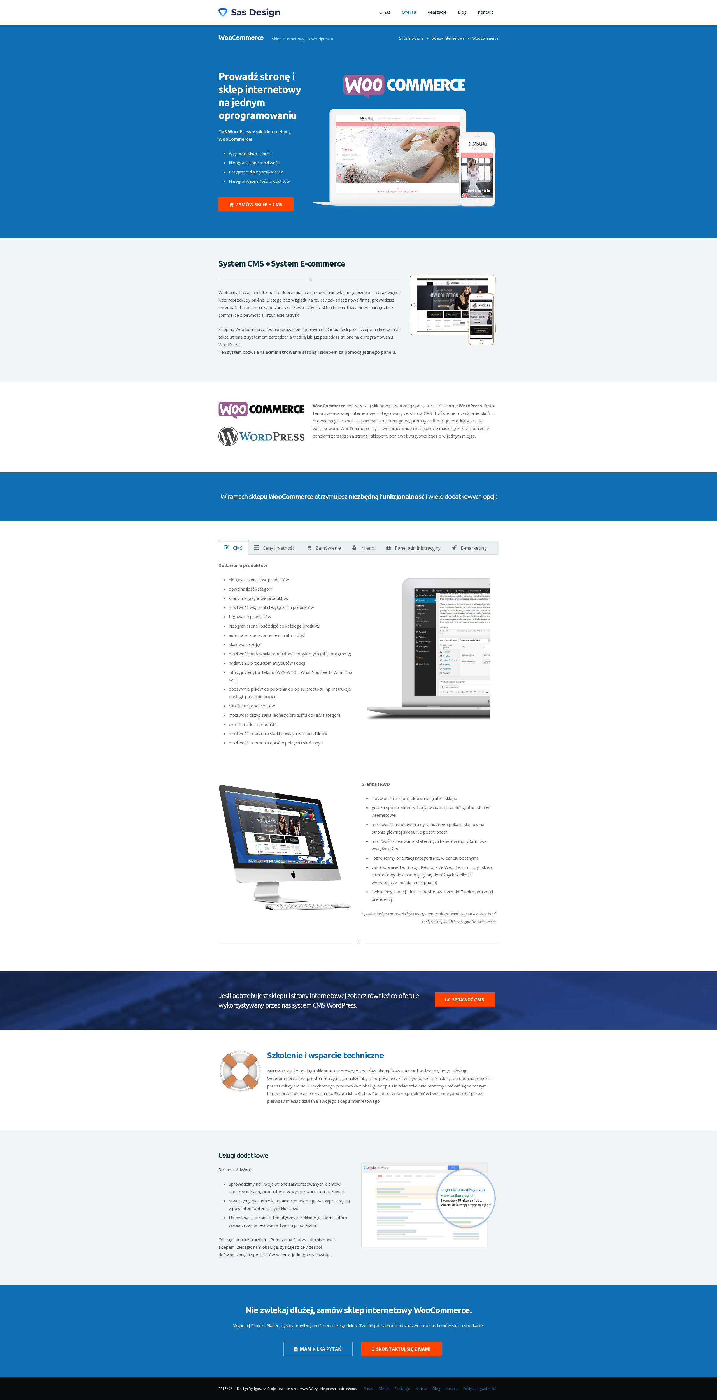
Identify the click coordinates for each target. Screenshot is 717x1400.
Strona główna (411, 38)
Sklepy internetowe (448, 38)
